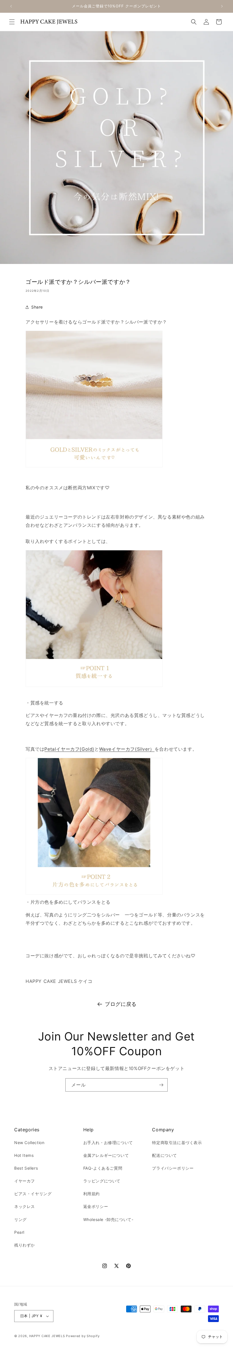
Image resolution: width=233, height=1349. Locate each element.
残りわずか (24, 1245)
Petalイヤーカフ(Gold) (69, 749)
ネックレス (24, 1206)
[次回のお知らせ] (222, 6)
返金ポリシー (95, 1206)
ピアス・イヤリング (32, 1193)
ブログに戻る (121, 1004)
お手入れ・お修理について (108, 1142)
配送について (164, 1155)
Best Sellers (26, 1168)
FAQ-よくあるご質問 (102, 1168)
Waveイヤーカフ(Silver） (127, 749)
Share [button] (37, 307)
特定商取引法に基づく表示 (177, 1142)
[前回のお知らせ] (11, 6)
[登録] (161, 1085)
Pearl (19, 1232)
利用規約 (91, 1193)
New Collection (29, 1142)
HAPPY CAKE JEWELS (47, 1336)
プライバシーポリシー (173, 1168)
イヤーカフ (24, 1180)
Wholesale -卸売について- (108, 1219)
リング (20, 1219)
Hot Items (24, 1155)
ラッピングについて (101, 1180)
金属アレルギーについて (106, 1155)
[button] (12, 22)
